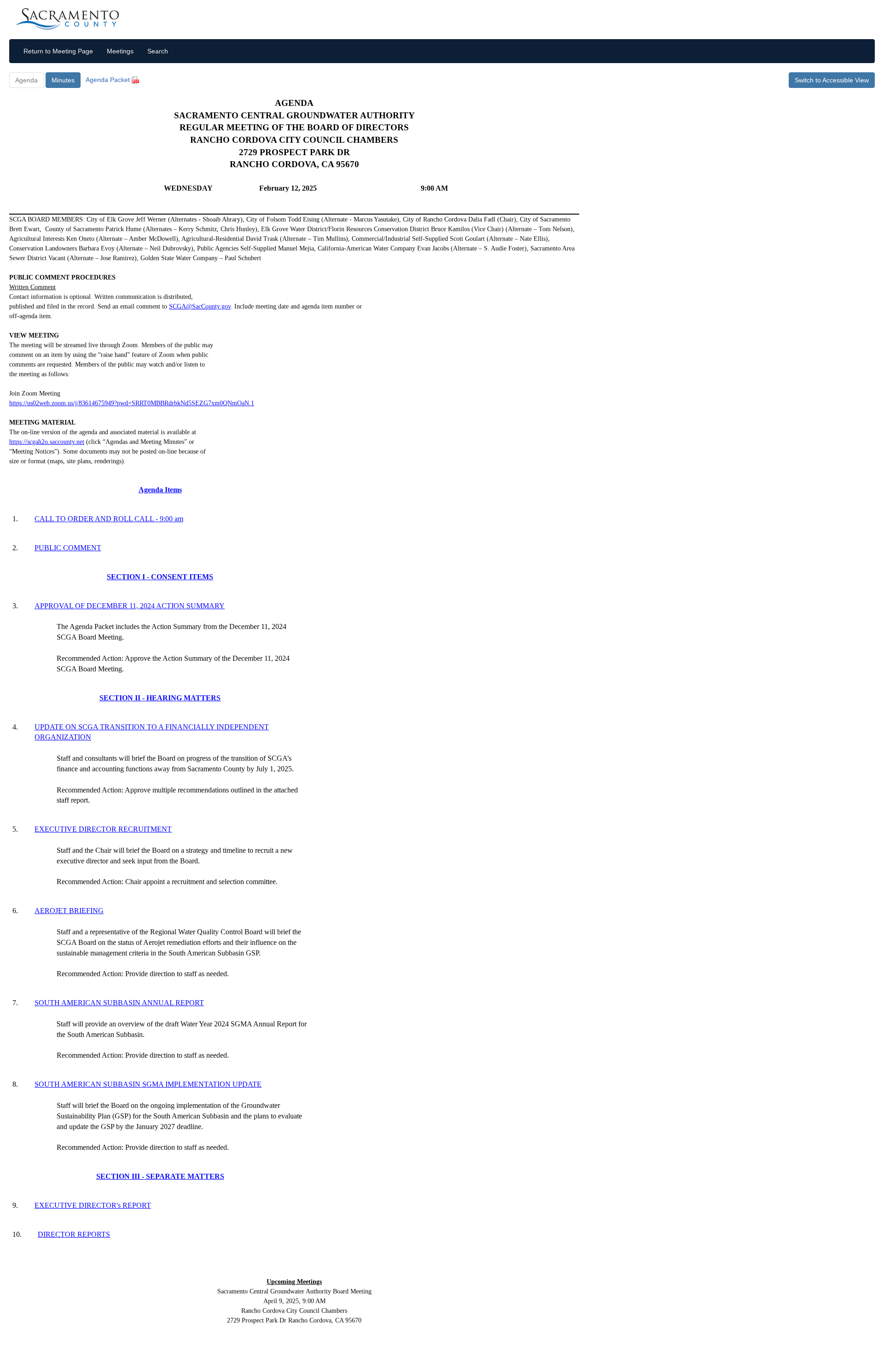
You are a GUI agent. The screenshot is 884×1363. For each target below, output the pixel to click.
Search (157, 51)
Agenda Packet (109, 79)
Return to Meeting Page (58, 51)
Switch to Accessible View (832, 80)
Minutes (63, 80)
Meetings (120, 51)
